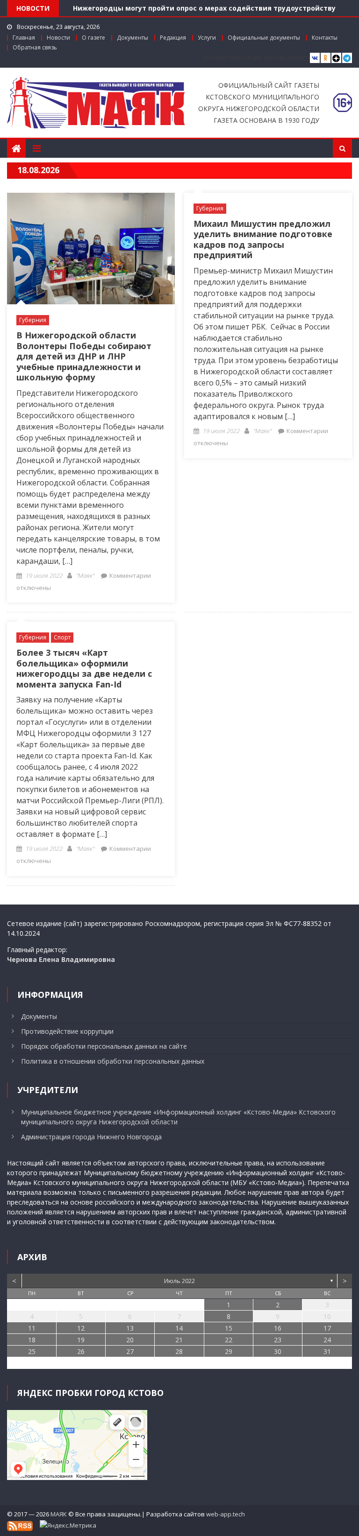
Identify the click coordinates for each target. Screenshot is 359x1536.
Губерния (32, 320)
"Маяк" (85, 575)
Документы (132, 38)
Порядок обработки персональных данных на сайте (104, 1046)
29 (228, 1351)
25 (32, 1351)
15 (228, 1328)
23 (277, 1339)
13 (130, 1328)
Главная (24, 38)
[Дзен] (336, 58)
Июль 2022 (179, 1280)
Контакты (324, 38)
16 (277, 1328)
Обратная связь (35, 47)
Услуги (207, 38)
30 (277, 1351)
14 (179, 1328)
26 (81, 1351)
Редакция (173, 38)
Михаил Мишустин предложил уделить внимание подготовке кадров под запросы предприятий (263, 239)
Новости (58, 38)
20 (130, 1339)
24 (327, 1339)
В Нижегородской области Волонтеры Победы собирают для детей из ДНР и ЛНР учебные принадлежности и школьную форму (83, 356)
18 (32, 1339)
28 (179, 1351)
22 (228, 1339)
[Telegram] (347, 58)
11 (32, 1328)
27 (130, 1351)
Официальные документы (264, 38)
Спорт (62, 637)
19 (81, 1339)
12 (81, 1328)
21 (179, 1339)
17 (327, 1328)
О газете (93, 38)
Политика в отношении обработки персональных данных (112, 1061)
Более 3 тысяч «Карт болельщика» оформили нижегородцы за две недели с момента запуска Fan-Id (84, 668)
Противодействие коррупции (67, 1031)
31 (327, 1351)
